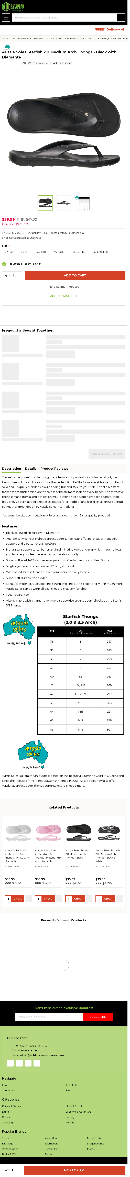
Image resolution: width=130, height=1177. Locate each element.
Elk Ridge (7, 1157)
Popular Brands (14, 1146)
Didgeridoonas (95, 1157)
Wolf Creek (41, 974)
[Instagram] (19, 1077)
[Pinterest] (57, 307)
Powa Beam (104, 971)
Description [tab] (11, 459)
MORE (70, 1136)
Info (4, 1099)
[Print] (31, 307)
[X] (40, 307)
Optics (6, 1131)
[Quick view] (28, 889)
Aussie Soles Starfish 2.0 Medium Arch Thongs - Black (77, 845)
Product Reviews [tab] (54, 459)
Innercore (8, 970)
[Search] (121, 17)
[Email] (23, 307)
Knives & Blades (11, 1120)
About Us (71, 1099)
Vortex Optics (10, 1163)
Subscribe (98, 1031)
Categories (10, 1114)
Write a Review (38, 63)
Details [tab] (30, 459)
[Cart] (121, 7)
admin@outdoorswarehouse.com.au (42, 1069)
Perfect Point (53, 1163)
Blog (68, 1104)
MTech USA (94, 1152)
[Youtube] (28, 1077)
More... (91, 1163)
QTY (7, 276)
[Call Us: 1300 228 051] (113, 7)
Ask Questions (62, 63)
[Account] (104, 7)
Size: (6, 245)
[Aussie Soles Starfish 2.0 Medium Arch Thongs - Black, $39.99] (78, 823)
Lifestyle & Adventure (78, 1126)
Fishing (70, 1131)
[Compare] (27, 1002)
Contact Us (8, 1104)
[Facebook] (15, 307)
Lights (5, 1126)
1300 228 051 (29, 1064)
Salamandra (51, 1157)
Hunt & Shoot (74, 1120)
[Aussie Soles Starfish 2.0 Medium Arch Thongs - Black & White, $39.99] (109, 823)
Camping (7, 1136)
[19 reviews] (11, 63)
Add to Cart (75, 275)
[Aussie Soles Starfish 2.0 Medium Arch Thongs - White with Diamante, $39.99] (18, 823)
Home (5, 38)
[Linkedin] (48, 307)
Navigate (9, 1093)
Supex (5, 1152)
